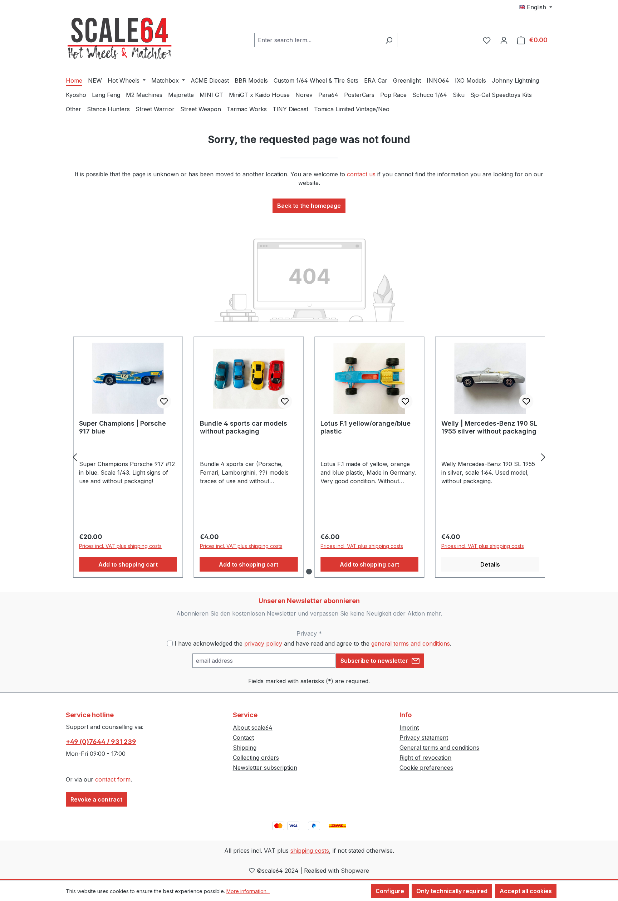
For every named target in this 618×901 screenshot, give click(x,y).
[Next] (543, 457)
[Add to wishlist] (164, 401)
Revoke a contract (96, 799)
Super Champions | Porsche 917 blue (122, 427)
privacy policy (263, 643)
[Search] (389, 40)
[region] (309, 457)
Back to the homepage (309, 205)
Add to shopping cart (128, 564)
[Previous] (74, 457)
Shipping (244, 747)
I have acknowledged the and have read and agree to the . (313, 643)
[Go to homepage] (119, 39)
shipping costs (309, 850)
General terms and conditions (439, 747)
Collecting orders (256, 757)
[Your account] (503, 40)
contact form (113, 779)
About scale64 (253, 727)
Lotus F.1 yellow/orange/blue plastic (365, 427)
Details (490, 564)
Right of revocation (425, 757)
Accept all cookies (526, 891)
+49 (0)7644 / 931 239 (101, 741)
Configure (390, 891)
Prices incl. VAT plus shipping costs (120, 546)
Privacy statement (423, 737)
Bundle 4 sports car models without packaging (243, 427)
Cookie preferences (426, 767)
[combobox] (317, 40)
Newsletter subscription (265, 767)
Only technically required (451, 891)
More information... (248, 891)
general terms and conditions (410, 643)
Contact (243, 737)
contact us (361, 174)
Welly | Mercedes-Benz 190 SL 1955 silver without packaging (489, 427)
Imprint (409, 727)
